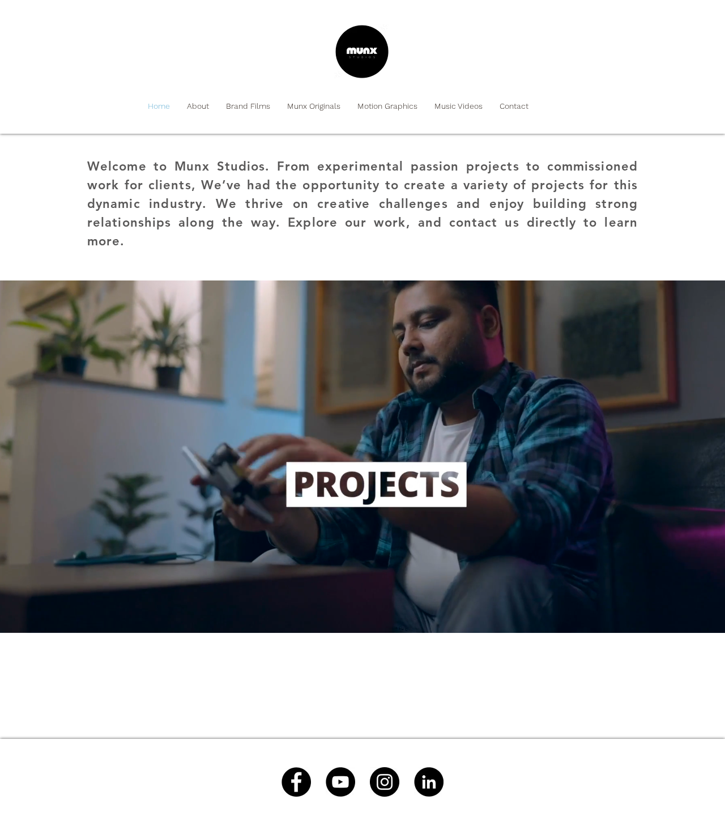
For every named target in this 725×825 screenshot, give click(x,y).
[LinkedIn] (428, 782)
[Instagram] (384, 782)
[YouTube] (340, 782)
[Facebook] (296, 782)
